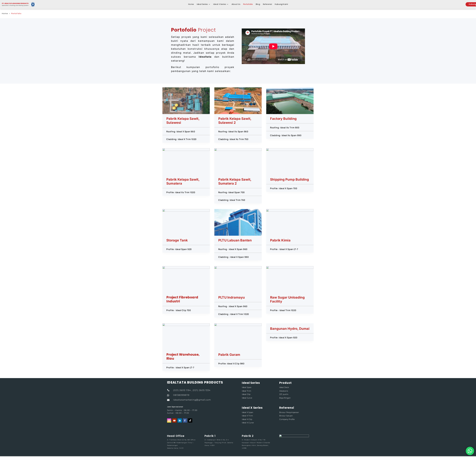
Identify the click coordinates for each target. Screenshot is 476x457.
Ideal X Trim (247, 416)
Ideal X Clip (247, 419)
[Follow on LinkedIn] (180, 420)
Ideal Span (246, 387)
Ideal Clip (246, 394)
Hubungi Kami (281, 4)
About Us (236, 4)
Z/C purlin (283, 394)
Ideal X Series (219, 4)
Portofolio (248, 4)
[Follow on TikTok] (190, 420)
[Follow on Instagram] (169, 420)
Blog (258, 4)
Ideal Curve (247, 398)
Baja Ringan (284, 398)
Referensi (267, 4)
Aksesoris (283, 391)
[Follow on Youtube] (174, 420)
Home (191, 4)
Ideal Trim (246, 391)
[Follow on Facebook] (185, 420)
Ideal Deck (284, 387)
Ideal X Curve (248, 423)
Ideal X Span (247, 412)
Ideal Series (202, 4)
